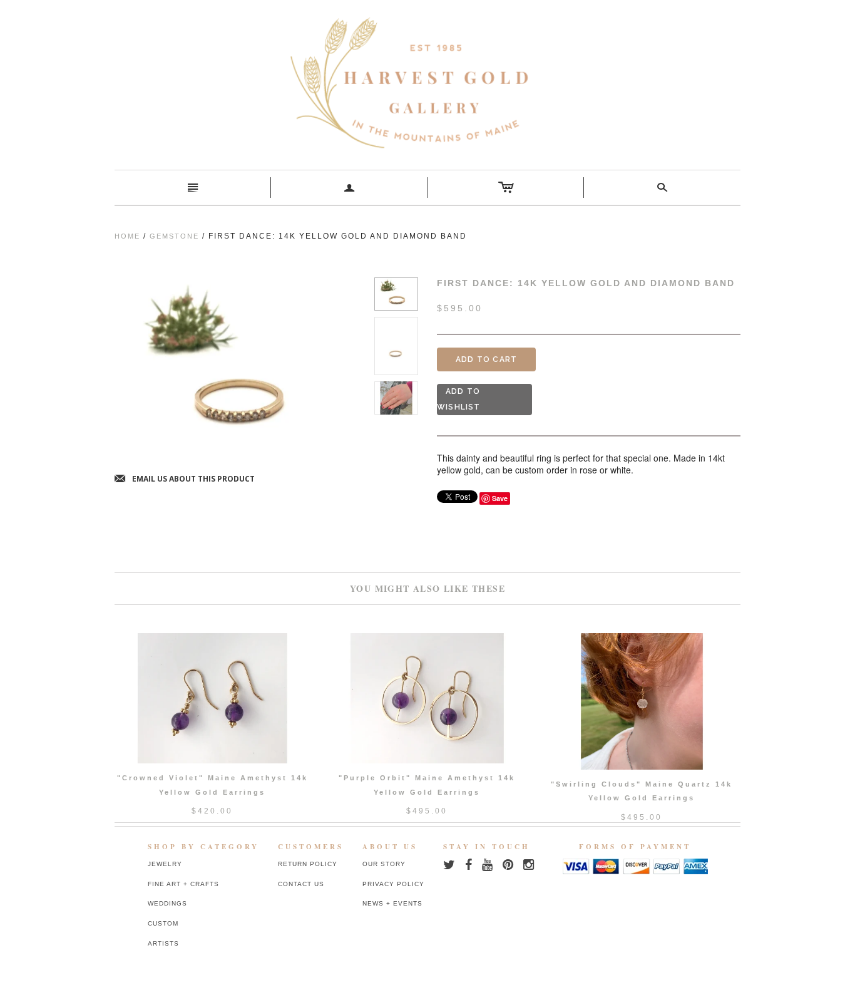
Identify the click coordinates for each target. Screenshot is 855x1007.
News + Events (392, 903)
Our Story (384, 863)
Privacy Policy (393, 883)
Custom (163, 923)
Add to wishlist (459, 399)
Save (500, 498)
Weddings (167, 903)
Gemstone (174, 236)
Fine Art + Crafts (183, 883)
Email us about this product (185, 479)
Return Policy (307, 863)
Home (127, 236)
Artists (163, 943)
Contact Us (301, 883)
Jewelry (165, 863)
